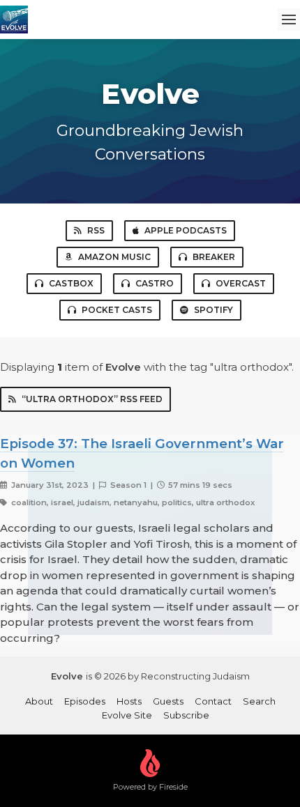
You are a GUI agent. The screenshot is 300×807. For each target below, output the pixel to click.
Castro (154, 283)
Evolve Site (127, 715)
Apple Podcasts (185, 230)
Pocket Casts (117, 310)
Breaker (214, 257)
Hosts (129, 701)
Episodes (84, 701)
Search (259, 701)
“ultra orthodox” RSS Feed (92, 399)
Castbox (71, 283)
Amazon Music (114, 257)
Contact (213, 701)
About (39, 701)
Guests (168, 701)
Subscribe (186, 715)
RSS (96, 230)
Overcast (241, 283)
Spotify (213, 310)
